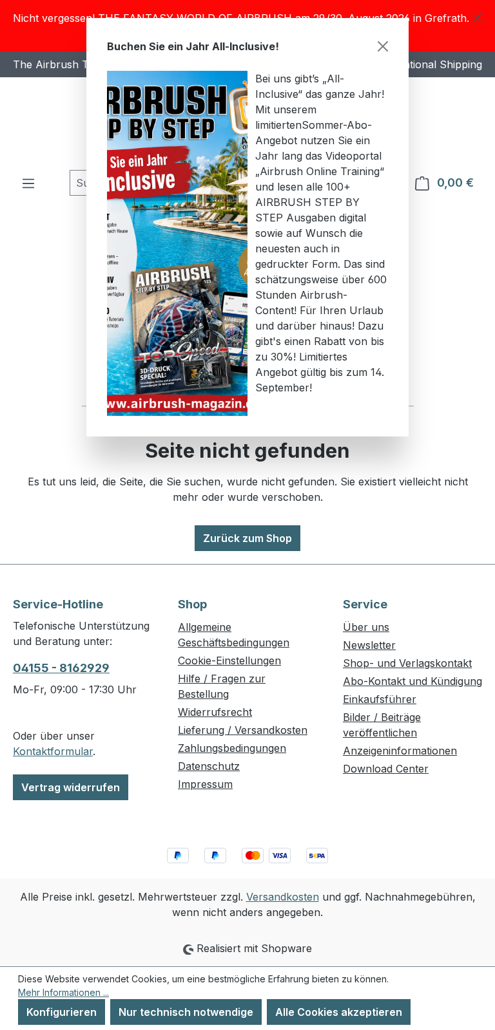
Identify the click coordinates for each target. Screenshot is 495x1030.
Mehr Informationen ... (63, 992)
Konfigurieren (61, 1012)
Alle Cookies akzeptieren (338, 1012)
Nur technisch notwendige (186, 1012)
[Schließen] (383, 46)
